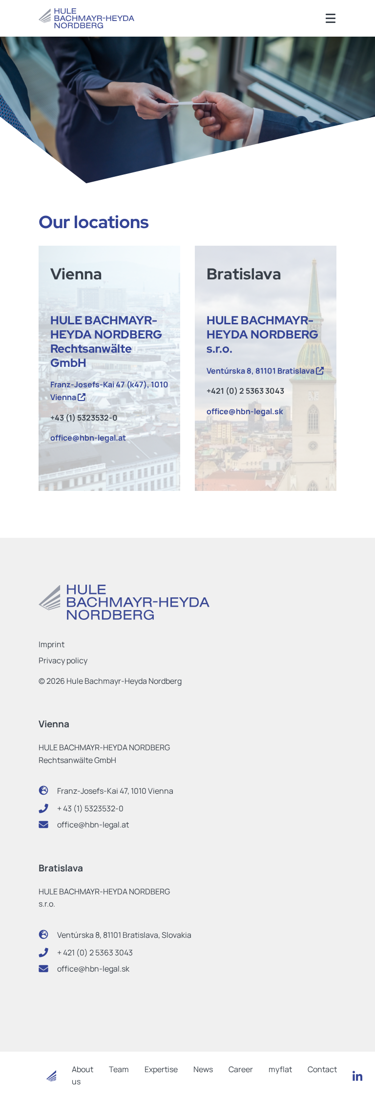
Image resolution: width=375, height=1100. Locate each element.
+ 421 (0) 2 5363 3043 (95, 952)
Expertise (161, 1069)
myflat (280, 1069)
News (203, 1069)
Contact (322, 1069)
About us (82, 1075)
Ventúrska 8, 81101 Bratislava (261, 370)
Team (119, 1069)
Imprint (51, 644)
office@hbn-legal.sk (245, 411)
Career (241, 1069)
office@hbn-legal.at (88, 437)
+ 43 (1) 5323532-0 (90, 808)
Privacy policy (63, 660)
